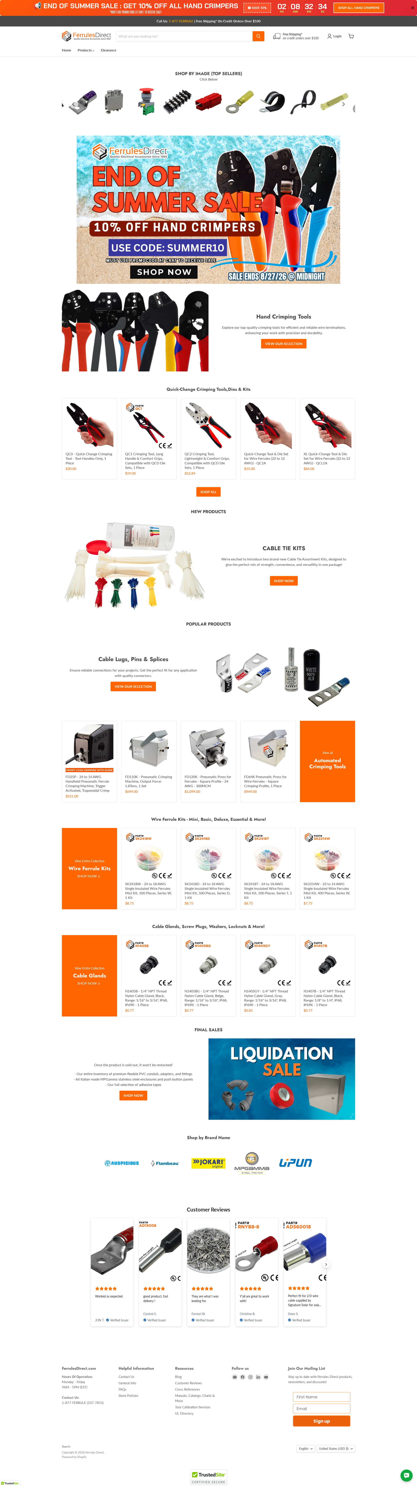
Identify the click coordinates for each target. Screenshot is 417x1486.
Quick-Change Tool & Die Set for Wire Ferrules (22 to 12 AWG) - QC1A (266, 458)
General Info (127, 1383)
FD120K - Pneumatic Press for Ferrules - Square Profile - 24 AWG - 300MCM (208, 781)
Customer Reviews (188, 1383)
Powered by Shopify (74, 1457)
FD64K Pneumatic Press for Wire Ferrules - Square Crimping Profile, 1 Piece (265, 781)
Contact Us (126, 1377)
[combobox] (184, 36)
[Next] (343, 104)
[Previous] (74, 104)
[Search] (258, 36)
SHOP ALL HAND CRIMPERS (358, 8)
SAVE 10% (259, 8)
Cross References (187, 1389)
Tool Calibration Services (192, 1407)
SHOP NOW (284, 581)
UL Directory (184, 1413)
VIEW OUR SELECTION (283, 344)
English (303, 1448)
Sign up (321, 1421)
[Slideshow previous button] (90, 1264)
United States (334, 1448)
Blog (178, 1377)
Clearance (108, 50)
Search (66, 1446)
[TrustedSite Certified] (209, 1477)
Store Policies (128, 1395)
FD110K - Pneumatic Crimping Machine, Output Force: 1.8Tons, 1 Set (148, 781)
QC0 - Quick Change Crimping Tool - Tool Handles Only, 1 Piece (89, 458)
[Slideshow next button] (326, 1264)
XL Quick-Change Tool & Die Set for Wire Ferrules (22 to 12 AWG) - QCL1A (327, 458)
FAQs (122, 1389)
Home (66, 50)
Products (85, 50)
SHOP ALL (208, 492)
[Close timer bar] (412, 8)
